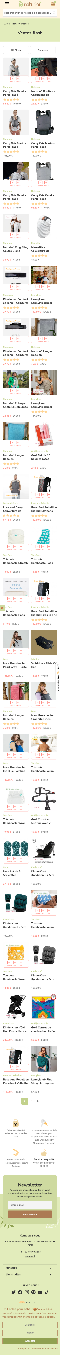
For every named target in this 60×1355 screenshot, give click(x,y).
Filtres (17, 50)
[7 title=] (13, 515)
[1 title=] (4, 99)
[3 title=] (11, 99)
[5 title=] (17, 99)
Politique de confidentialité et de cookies (38, 1348)
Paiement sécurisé (16, 1130)
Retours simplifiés (16, 1159)
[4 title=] (14, 99)
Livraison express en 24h (44, 1130)
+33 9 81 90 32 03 (32, 1252)
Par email (30, 1256)
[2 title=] (7, 99)
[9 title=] (17, 515)
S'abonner (28, 1214)
